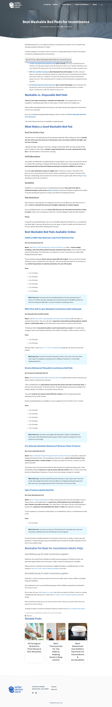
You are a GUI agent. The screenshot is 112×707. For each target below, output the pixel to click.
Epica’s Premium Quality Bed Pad (40, 500)
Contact (53, 687)
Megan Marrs (68, 27)
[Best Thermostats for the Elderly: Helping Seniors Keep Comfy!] (56, 639)
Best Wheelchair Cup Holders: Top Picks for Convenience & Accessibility (77, 651)
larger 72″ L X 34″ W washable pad (49, 348)
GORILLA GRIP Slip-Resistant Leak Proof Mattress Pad (49, 237)
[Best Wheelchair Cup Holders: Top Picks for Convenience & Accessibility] (77, 639)
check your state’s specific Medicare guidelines (45, 568)
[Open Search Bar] (102, 5)
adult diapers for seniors (46, 592)
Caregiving (47, 4)
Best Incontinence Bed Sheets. (76, 609)
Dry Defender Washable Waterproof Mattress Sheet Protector (53, 446)
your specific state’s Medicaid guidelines (65, 595)
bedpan (84, 176)
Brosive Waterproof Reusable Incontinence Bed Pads (49, 368)
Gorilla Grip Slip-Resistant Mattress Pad (43, 63)
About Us (54, 689)
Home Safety (66, 4)
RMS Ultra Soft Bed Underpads (39, 72)
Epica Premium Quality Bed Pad (39, 490)
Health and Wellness (82, 4)
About (95, 4)
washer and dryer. (53, 190)
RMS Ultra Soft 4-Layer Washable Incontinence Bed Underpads (53, 309)
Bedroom (29, 616)
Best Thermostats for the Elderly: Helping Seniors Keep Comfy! (56, 651)
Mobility (55, 4)
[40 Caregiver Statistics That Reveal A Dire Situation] (34, 639)
